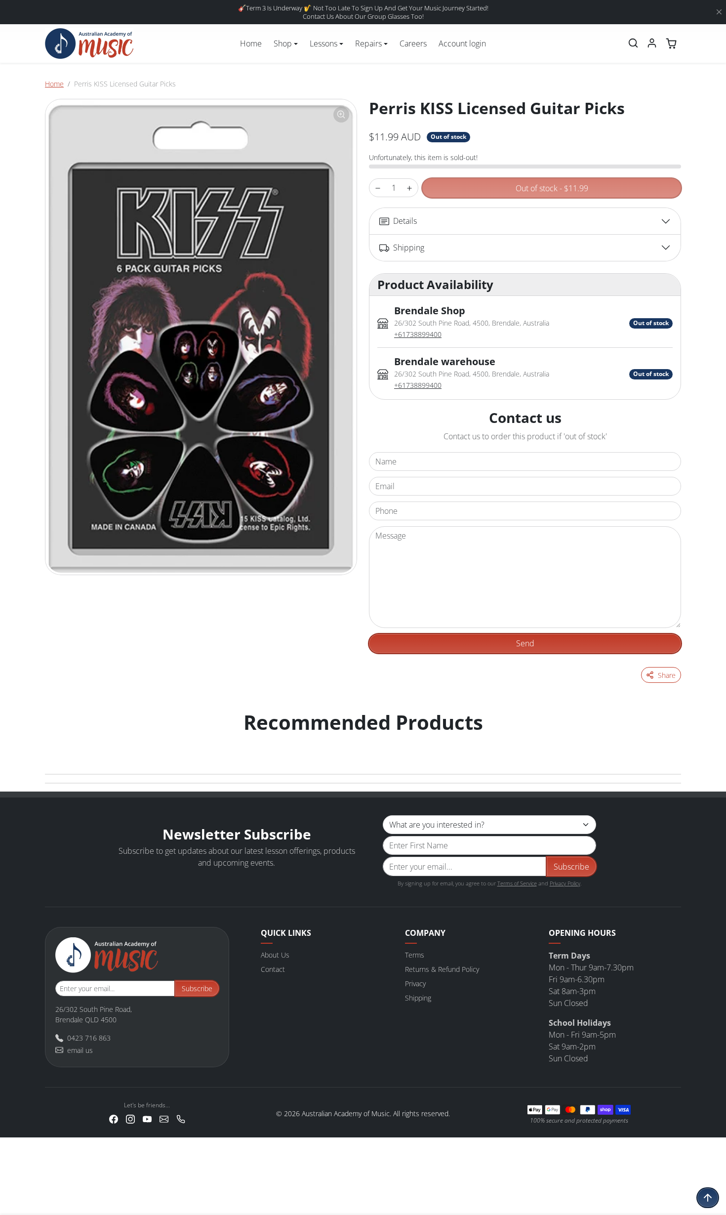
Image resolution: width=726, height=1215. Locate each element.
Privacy (415, 983)
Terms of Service (517, 883)
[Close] (719, 12)
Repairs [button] (368, 43)
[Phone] (180, 1118)
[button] (633, 43)
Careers (413, 43)
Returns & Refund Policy (442, 969)
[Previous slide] (56, 742)
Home (251, 43)
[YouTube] (147, 1118)
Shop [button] (283, 43)
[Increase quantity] (409, 188)
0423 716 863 (89, 1038)
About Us (275, 955)
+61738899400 (418, 334)
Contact (273, 969)
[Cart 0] (671, 43)
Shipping (418, 998)
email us (80, 1050)
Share (667, 675)
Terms (414, 955)
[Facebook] (113, 1118)
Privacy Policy (565, 883)
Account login (462, 43)
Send (525, 643)
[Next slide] (670, 742)
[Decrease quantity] (378, 188)
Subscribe (571, 866)
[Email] (164, 1118)
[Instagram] (130, 1118)
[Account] (652, 43)
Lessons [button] (323, 43)
